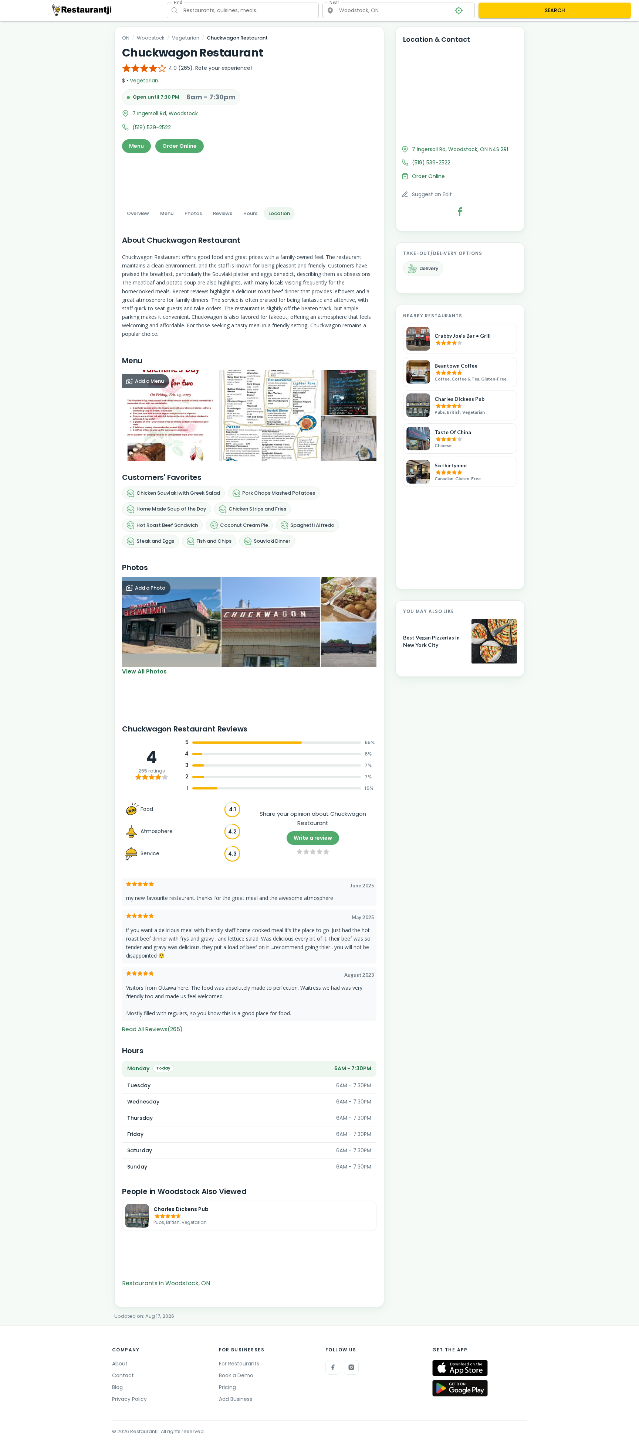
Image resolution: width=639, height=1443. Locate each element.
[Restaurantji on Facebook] (332, 1367)
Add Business (235, 1399)
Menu (136, 146)
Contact (123, 1375)
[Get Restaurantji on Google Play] (460, 1388)
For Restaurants (239, 1363)
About (120, 1363)
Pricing (227, 1387)
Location (279, 213)
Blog (117, 1387)
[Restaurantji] (81, 10)
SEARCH (555, 10)
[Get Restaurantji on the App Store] (460, 1368)
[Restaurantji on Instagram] (351, 1367)
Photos (193, 213)
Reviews (222, 213)
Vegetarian (185, 37)
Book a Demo (236, 1375)
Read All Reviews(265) (152, 1029)
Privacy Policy (129, 1399)
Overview (138, 213)
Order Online (179, 146)
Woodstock (151, 37)
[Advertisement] (249, 177)
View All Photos (144, 671)
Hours (250, 213)
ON (125, 37)
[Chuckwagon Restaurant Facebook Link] (460, 211)
